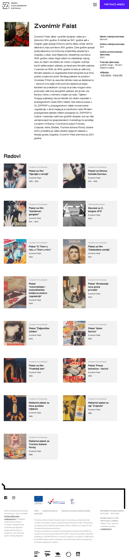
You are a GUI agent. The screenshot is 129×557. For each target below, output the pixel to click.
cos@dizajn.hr (106, 529)
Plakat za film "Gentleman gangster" (36, 211)
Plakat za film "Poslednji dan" (37, 367)
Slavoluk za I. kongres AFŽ (95, 210)
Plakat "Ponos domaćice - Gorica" (98, 367)
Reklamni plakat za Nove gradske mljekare (39, 406)
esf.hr (36, 511)
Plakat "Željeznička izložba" (39, 330)
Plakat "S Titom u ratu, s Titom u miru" (40, 248)
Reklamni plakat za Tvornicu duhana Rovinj (39, 444)
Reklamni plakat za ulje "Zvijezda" (98, 404)
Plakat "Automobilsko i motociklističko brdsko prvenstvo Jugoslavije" (38, 290)
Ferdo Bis (117, 75)
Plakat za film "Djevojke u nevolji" (39, 172)
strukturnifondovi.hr (50, 511)
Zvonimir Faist (35, 178)
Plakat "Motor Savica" (95, 330)
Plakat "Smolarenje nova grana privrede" (98, 286)
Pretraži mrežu (114, 4)
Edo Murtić (106, 75)
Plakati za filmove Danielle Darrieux (97, 172)
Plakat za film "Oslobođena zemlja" (99, 248)
